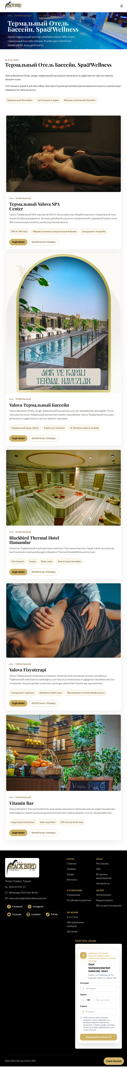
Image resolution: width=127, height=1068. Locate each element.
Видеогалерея (104, 900)
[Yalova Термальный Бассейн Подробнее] (63, 323)
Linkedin (36, 914)
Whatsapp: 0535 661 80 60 (23, 892)
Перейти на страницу (44, 242)
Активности (102, 883)
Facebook (17, 906)
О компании (73, 894)
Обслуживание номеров (75, 924)
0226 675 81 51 (17, 886)
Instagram (38, 906)
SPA (98, 868)
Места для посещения (108, 905)
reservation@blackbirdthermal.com (27, 898)
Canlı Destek (113, 1061)
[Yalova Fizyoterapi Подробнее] (63, 620)
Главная (71, 863)
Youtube (16, 914)
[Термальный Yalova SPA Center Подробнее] (63, 154)
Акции (70, 874)
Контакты (72, 879)
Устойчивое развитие (79, 900)
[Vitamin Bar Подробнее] (63, 753)
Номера (71, 868)
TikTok (54, 914)
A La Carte (72, 916)
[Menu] (121, 6)
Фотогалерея (103, 894)
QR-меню (72, 931)
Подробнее (18, 242)
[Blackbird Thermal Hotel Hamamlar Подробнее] (63, 488)
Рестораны (102, 863)
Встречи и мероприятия (104, 876)
